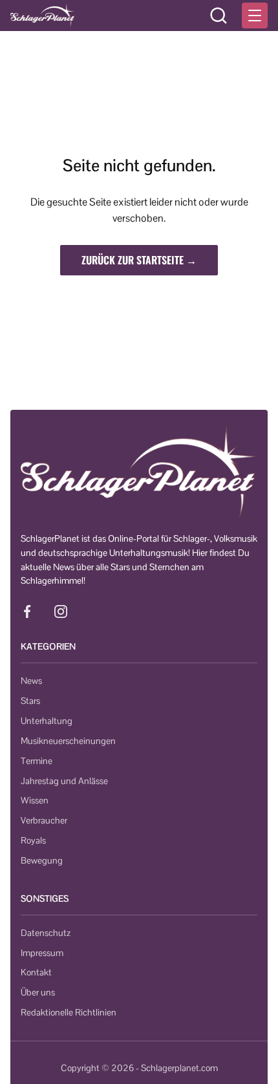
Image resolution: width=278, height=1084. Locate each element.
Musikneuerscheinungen (68, 741)
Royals (33, 840)
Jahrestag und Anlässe (64, 781)
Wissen (34, 800)
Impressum (42, 953)
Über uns (38, 992)
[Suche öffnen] (218, 15)
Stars (30, 701)
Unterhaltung (46, 721)
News (31, 680)
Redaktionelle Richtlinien (68, 1012)
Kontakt (36, 972)
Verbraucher (44, 820)
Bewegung (42, 860)
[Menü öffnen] (255, 15)
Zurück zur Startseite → (139, 260)
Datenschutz (45, 933)
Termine (36, 761)
